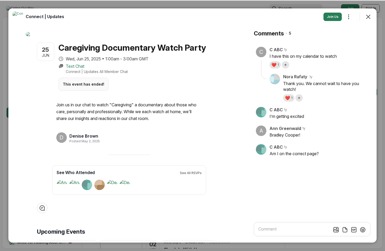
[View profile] (18, 17)
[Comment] (42, 208)
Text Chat (75, 66)
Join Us (332, 17)
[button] (275, 65)
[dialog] (192, 125)
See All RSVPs (191, 173)
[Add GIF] (354, 230)
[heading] (83, 136)
